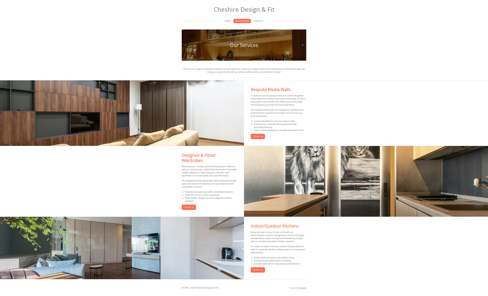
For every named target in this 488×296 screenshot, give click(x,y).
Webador (302, 288)
